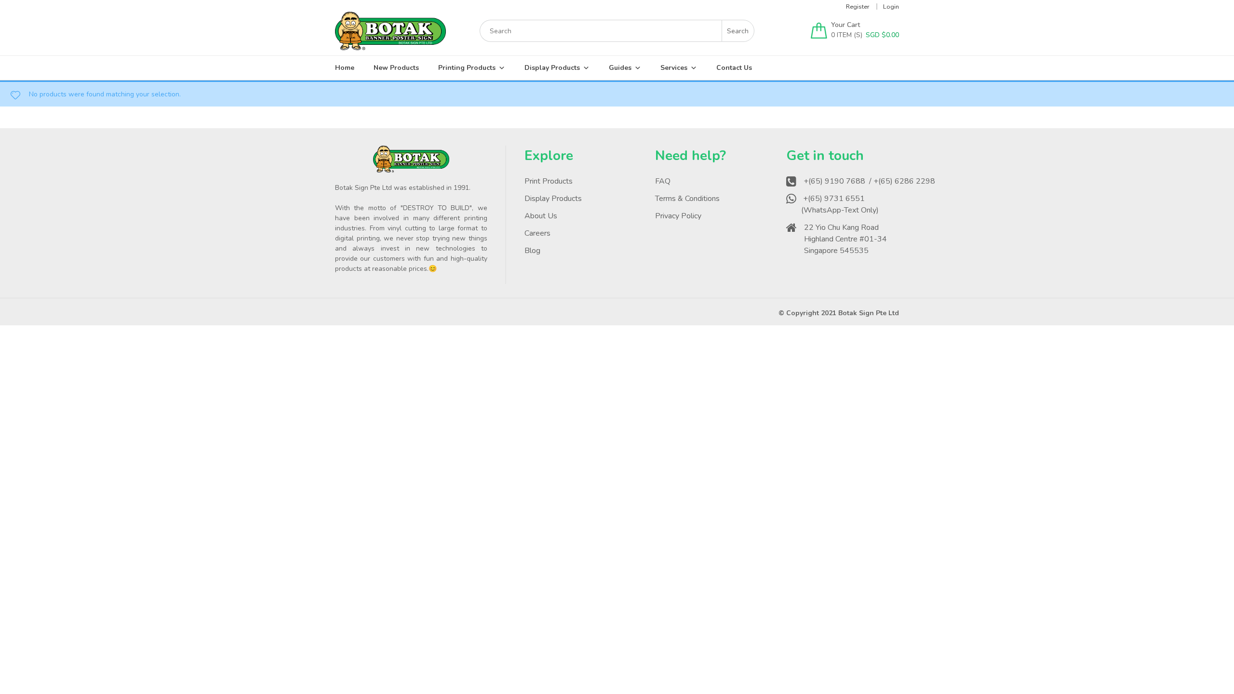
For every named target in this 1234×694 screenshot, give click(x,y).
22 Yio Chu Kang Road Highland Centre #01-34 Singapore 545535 (845, 239)
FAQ (663, 181)
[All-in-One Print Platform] (390, 45)
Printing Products (467, 67)
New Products (396, 67)
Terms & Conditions (687, 198)
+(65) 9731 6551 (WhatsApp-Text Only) (841, 204)
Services (673, 67)
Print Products (548, 181)
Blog (532, 250)
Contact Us (734, 67)
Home (344, 67)
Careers (537, 233)
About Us (540, 216)
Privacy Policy (678, 216)
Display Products (552, 67)
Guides (620, 67)
